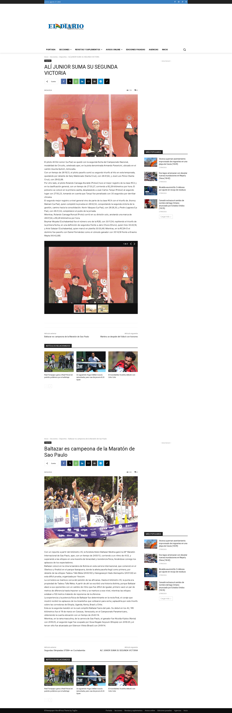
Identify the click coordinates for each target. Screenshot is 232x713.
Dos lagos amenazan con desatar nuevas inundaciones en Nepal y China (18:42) (173, 175)
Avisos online (150, 710)
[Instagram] (178, 1)
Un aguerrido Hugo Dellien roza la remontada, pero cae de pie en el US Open (90, 377)
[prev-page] (46, 386)
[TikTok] (182, 1)
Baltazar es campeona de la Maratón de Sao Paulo (66, 336)
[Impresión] (94, 81)
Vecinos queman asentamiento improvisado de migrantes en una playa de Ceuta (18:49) (173, 161)
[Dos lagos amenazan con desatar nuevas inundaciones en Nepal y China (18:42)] (150, 176)
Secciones (54, 57)
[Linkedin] (82, 81)
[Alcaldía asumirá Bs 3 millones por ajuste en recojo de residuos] (150, 190)
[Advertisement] (137, 26)
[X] (186, 1)
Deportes (63, 57)
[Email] (88, 81)
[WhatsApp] (76, 81)
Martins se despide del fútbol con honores (119, 336)
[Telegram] (100, 81)
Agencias (177, 710)
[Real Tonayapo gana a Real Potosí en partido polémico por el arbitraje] (59, 361)
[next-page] (50, 386)
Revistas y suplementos (133, 710)
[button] (184, 49)
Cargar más (165, 217)
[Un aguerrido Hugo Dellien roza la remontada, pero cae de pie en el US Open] (91, 361)
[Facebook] (175, 1)
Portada (109, 710)
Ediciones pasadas (164, 710)
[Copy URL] (107, 81)
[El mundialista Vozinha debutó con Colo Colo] (123, 361)
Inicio (46, 57)
